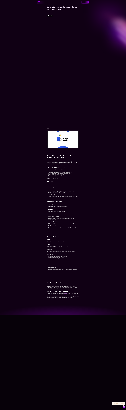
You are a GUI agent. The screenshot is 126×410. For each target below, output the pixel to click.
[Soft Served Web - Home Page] (39, 2)
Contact (65, 293)
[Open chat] (124, 407)
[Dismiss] (124, 402)
